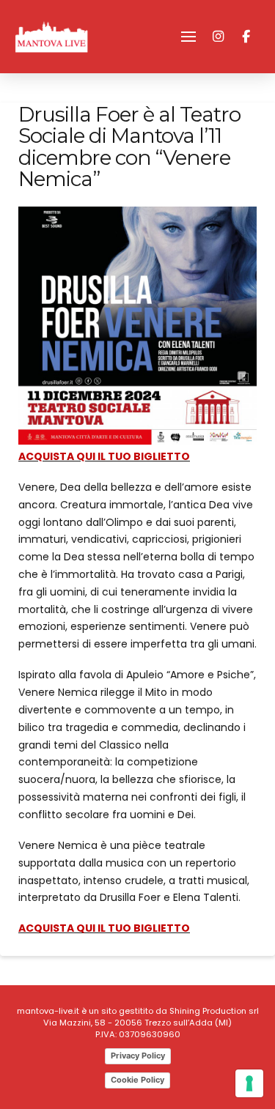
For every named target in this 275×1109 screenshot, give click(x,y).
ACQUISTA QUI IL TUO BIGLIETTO (104, 456)
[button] (188, 36)
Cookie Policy (137, 1080)
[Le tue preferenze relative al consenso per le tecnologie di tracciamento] (249, 1083)
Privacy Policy (138, 1055)
